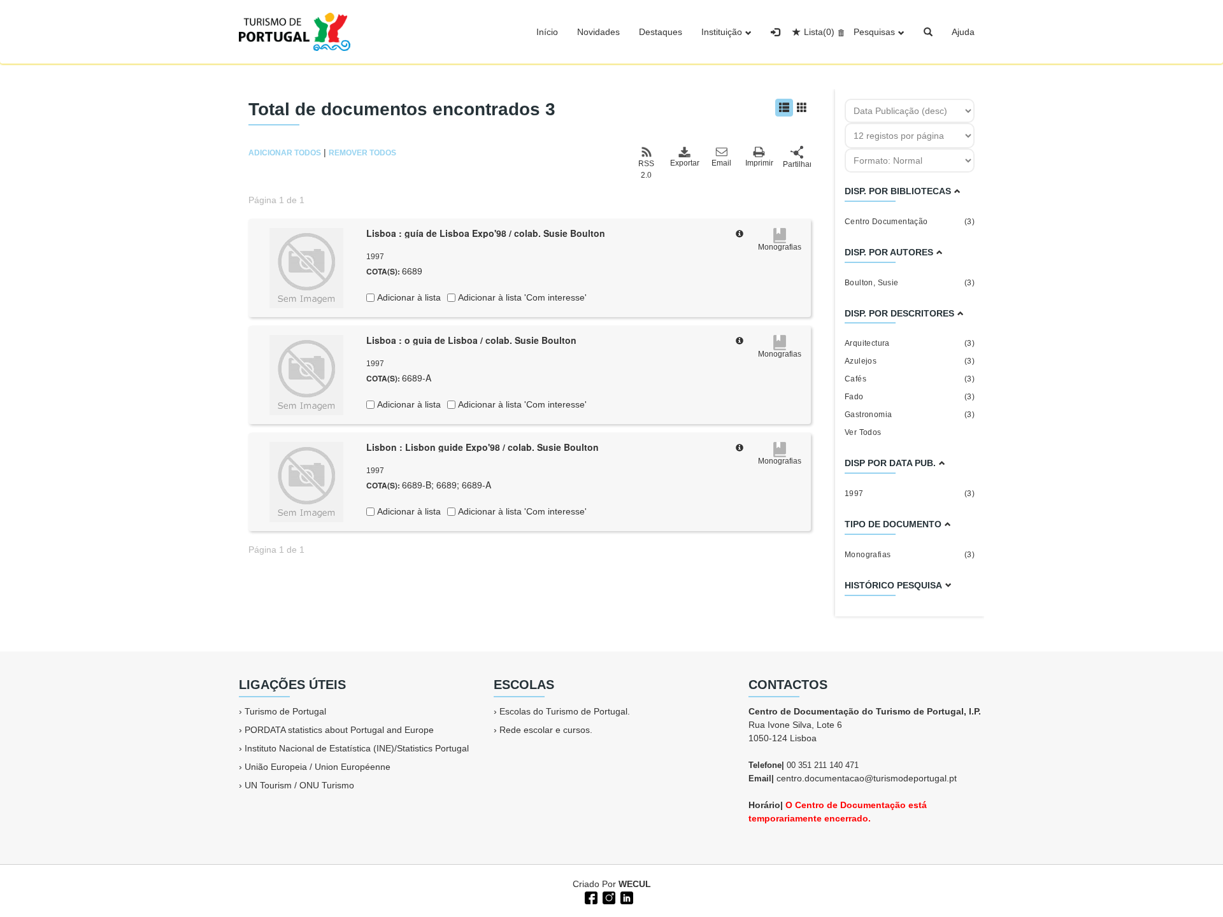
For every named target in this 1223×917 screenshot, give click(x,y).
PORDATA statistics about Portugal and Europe (339, 730)
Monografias (910, 554)
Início (547, 32)
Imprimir (759, 163)
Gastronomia (910, 414)
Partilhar (797, 164)
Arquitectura (910, 343)
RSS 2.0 (646, 169)
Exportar (684, 163)
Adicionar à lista (408, 297)
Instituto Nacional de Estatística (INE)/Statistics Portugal (357, 748)
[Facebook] (590, 897)
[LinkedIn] (625, 897)
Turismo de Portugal (285, 711)
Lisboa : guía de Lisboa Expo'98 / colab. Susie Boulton (485, 233)
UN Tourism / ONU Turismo (299, 785)
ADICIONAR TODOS (284, 152)
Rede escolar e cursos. (545, 730)
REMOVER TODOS (362, 152)
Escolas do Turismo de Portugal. (564, 711)
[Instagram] (608, 897)
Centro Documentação (910, 221)
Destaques (660, 32)
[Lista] (784, 108)
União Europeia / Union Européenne (317, 767)
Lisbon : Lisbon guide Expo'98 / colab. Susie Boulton (482, 447)
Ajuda (963, 32)
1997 (910, 493)
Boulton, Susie (910, 282)
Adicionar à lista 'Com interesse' (521, 297)
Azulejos (910, 361)
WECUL (635, 884)
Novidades (598, 32)
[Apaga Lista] (839, 31)
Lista (819, 32)
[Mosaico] (802, 108)
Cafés (910, 378)
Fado (910, 396)
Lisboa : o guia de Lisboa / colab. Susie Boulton (471, 340)
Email (721, 163)
